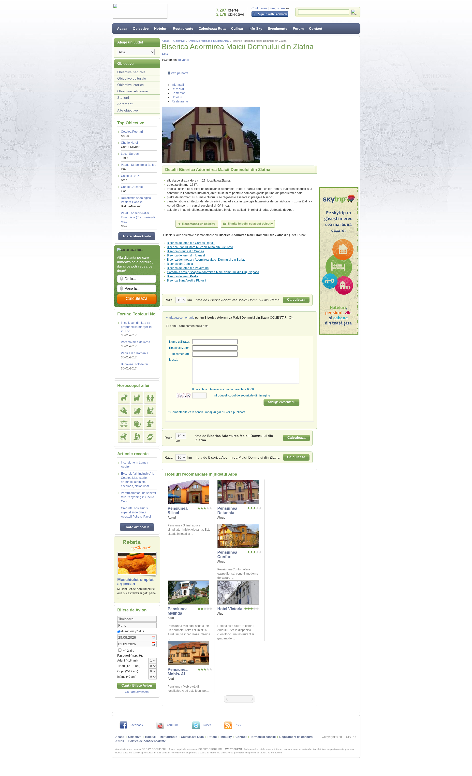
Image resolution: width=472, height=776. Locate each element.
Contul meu (259, 8)
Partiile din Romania (134, 353)
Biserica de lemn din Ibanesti (186, 255)
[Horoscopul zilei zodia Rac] (124, 411)
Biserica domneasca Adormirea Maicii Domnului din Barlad (206, 259)
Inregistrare (277, 8)
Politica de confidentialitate (147, 741)
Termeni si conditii (263, 737)
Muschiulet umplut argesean (135, 581)
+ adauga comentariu (180, 317)
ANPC (119, 741)
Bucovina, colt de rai (134, 364)
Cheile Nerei (130, 145)
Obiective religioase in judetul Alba (209, 40)
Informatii (178, 84)
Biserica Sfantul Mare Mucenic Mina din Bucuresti (200, 247)
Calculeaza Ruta (212, 28)
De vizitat (178, 89)
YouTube (173, 725)
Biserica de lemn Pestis (182, 276)
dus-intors (127, 631)
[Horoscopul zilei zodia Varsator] (137, 437)
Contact (315, 28)
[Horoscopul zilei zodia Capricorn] (124, 437)
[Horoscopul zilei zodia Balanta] (124, 424)
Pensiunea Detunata (227, 510)
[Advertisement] (338, 111)
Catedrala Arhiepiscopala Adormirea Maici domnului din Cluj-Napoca (213, 272)
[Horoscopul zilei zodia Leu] (137, 411)
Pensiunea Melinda (178, 611)
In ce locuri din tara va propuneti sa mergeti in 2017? (136, 327)
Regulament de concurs (296, 737)
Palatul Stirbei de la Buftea (138, 167)
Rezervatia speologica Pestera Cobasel (136, 202)
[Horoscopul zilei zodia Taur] (137, 398)
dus (141, 631)
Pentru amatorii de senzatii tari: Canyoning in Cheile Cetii (139, 497)
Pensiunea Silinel (178, 510)
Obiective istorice (130, 85)
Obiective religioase (132, 91)
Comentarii (179, 93)
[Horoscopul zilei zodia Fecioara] (150, 411)
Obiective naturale (131, 72)
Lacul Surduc (130, 156)
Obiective (141, 28)
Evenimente (277, 28)
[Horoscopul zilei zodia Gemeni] (150, 398)
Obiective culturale (131, 78)
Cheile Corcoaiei (132, 189)
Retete (212, 737)
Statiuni (123, 97)
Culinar (237, 28)
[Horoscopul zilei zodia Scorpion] (137, 424)
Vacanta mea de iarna (135, 342)
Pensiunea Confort (227, 554)
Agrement (125, 104)
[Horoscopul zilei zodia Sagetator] (150, 424)
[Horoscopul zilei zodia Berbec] (124, 398)
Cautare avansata (137, 692)
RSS (238, 725)
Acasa (122, 28)
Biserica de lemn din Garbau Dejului (191, 243)
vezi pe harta (179, 73)
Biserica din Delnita (180, 264)
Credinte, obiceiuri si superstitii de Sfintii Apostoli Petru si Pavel (136, 512)
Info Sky (255, 28)
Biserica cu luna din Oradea (185, 251)
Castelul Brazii (130, 178)
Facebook (136, 725)
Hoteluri (160, 28)
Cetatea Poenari (132, 134)
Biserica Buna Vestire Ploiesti (186, 280)
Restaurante (183, 28)
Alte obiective (127, 110)
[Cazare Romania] (338, 261)
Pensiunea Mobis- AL (178, 671)
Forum (298, 28)
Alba (165, 54)
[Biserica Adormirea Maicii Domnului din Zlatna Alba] (239, 135)
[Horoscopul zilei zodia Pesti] (150, 437)
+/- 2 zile (128, 650)
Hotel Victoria (229, 609)
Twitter (206, 725)
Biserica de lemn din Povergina (188, 268)
